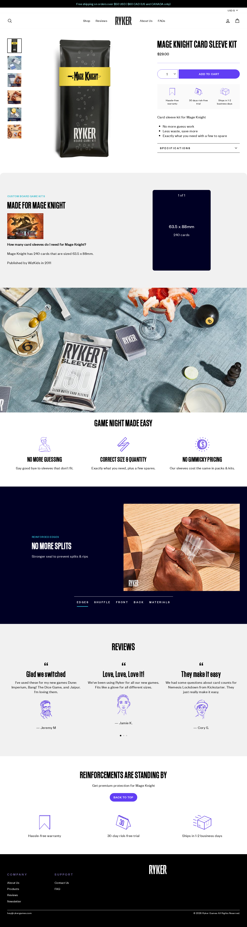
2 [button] (124, 736)
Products (13, 889)
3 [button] (127, 736)
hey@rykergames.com (19, 913)
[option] (123, 4)
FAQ (57, 889)
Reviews (101, 21)
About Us (146, 21)
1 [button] (121, 736)
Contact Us (62, 883)
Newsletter (14, 901)
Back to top (123, 797)
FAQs (161, 21)
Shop (86, 21)
